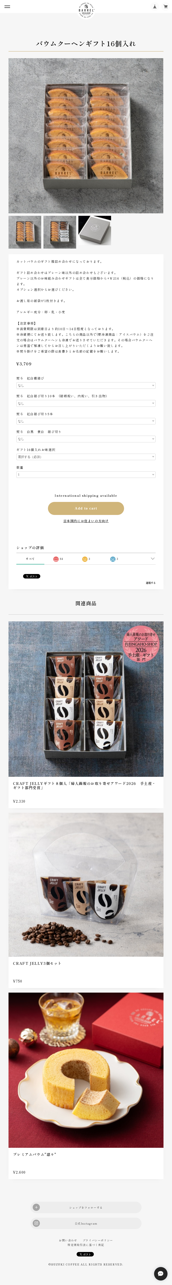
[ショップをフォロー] (86, 1207)
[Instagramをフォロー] (86, 1223)
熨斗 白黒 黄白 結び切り (39, 431)
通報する (151, 583)
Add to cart (86, 508)
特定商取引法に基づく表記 (86, 1245)
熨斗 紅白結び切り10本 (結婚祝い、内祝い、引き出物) (61, 396)
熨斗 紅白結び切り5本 (36, 414)
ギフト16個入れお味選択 (35, 449)
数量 (19, 467)
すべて (30, 559)
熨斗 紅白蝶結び (32, 378)
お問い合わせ (68, 1240)
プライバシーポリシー (98, 1240)
